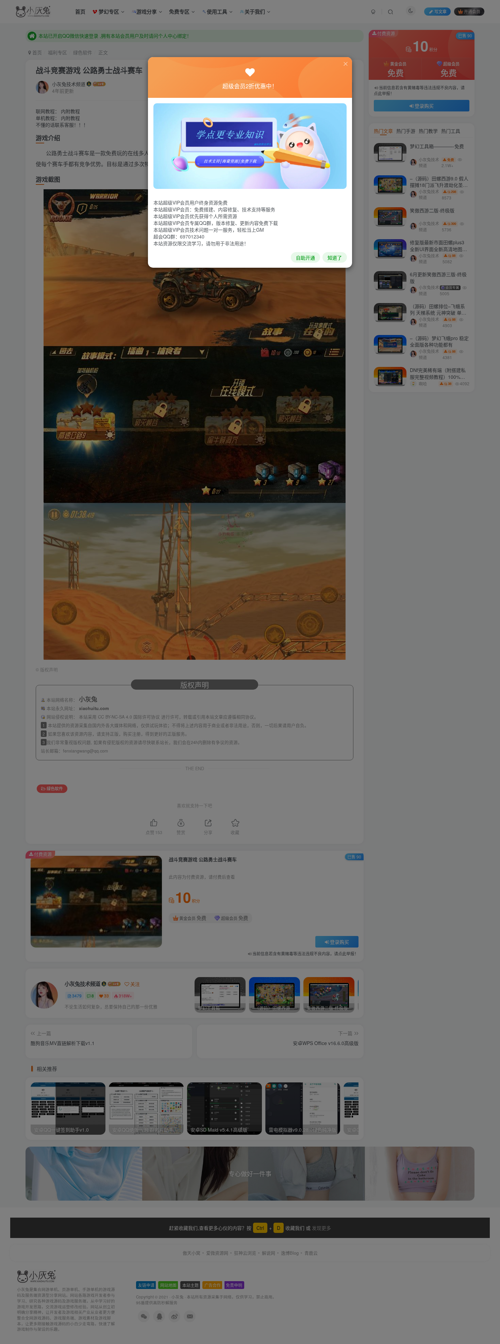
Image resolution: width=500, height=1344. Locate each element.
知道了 (335, 257)
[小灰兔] (250, 145)
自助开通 (305, 257)
